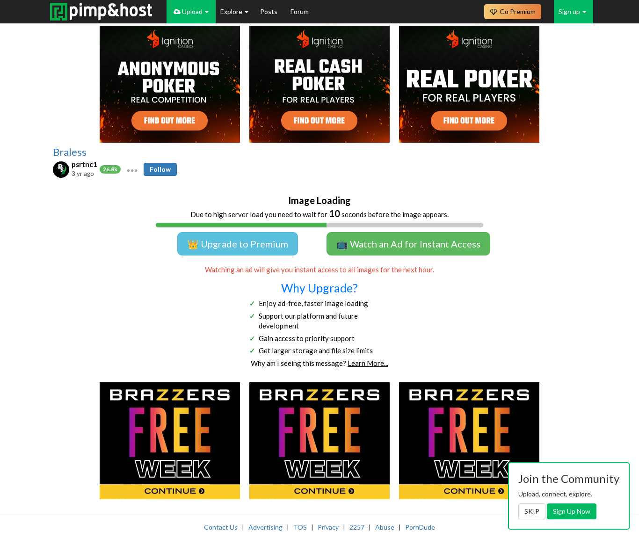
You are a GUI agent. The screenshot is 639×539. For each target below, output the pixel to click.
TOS (300, 527)
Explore (232, 11)
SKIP (531, 511)
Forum (299, 11)
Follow (160, 169)
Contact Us (221, 527)
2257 (356, 527)
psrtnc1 (84, 164)
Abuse (384, 527)
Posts (269, 11)
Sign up (570, 11)
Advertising (265, 527)
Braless (70, 152)
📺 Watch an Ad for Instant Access (408, 243)
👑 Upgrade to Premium (237, 243)
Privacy (328, 527)
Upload (192, 11)
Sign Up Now (571, 511)
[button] (132, 169)
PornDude (420, 527)
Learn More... (368, 363)
